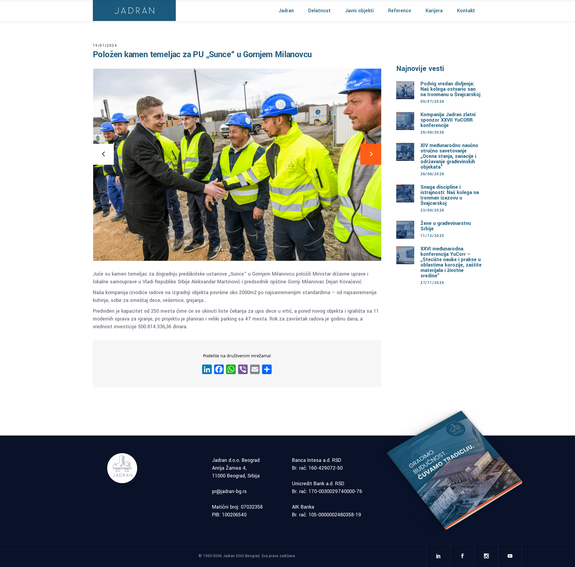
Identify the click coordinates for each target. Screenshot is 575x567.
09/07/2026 (432, 101)
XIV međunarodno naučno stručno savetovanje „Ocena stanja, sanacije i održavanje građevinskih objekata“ (449, 156)
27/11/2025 (432, 282)
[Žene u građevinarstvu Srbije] (405, 230)
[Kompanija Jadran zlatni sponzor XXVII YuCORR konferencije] (405, 121)
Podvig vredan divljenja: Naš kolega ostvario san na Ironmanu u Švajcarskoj (450, 89)
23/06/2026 (432, 210)
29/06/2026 (432, 132)
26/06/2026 (432, 174)
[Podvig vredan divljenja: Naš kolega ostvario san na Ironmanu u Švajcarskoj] (405, 90)
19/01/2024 (105, 45)
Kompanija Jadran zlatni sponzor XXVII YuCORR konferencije (448, 120)
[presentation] (103, 154)
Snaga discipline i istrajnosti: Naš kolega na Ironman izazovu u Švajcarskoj (449, 195)
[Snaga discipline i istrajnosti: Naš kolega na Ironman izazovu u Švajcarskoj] (405, 193)
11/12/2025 (432, 235)
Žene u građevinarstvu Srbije (445, 226)
